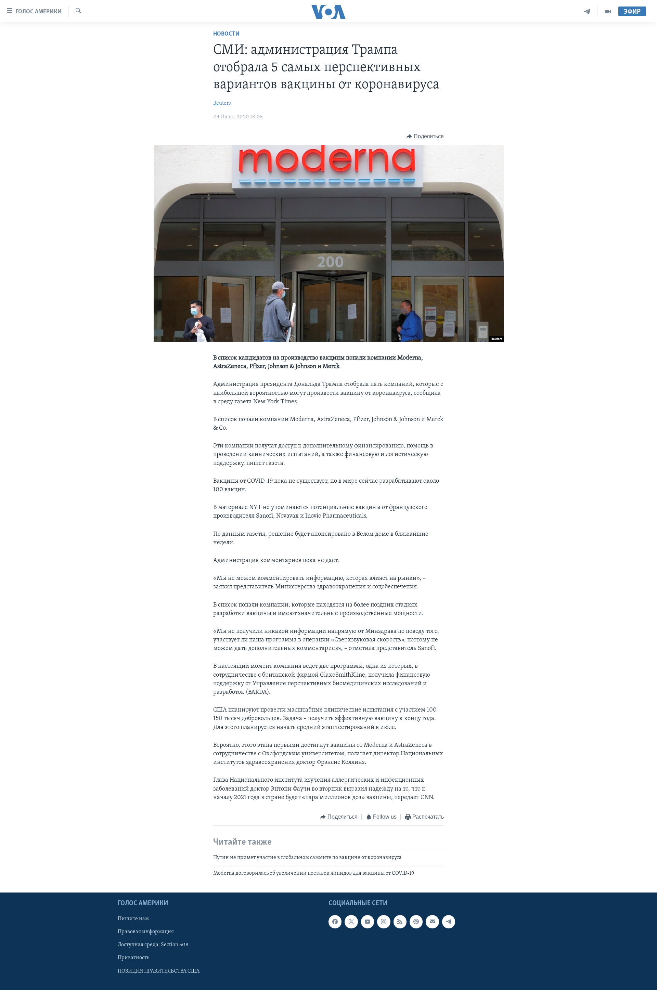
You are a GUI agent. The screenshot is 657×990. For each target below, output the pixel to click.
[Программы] (608, 11)
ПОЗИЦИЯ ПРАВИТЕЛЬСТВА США (158, 971)
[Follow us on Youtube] (367, 921)
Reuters (222, 103)
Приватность (133, 958)
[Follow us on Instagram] (383, 921)
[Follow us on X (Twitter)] (351, 921)
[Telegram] (587, 11)
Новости (226, 34)
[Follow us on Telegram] (448, 921)
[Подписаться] (432, 921)
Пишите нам (133, 919)
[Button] (425, 136)
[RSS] (400, 921)
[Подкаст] (416, 921)
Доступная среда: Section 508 (153, 945)
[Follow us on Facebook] (335, 921)
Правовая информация (146, 932)
